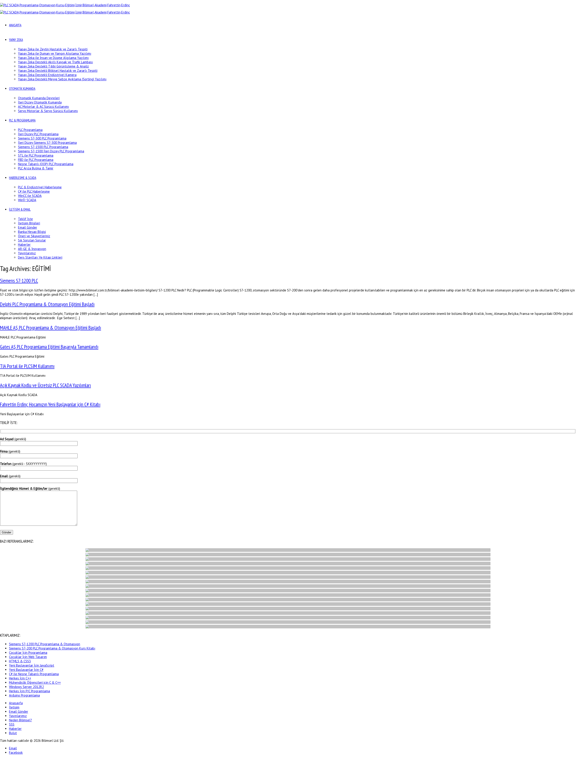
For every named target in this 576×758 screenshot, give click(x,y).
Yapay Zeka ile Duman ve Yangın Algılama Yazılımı (54, 53)
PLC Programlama (30, 130)
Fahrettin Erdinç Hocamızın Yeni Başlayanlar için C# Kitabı (50, 404)
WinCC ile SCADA (30, 196)
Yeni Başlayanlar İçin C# (26, 670)
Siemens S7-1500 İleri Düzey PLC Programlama (51, 151)
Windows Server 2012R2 (26, 687)
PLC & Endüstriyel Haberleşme (40, 187)
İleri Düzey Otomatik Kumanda (40, 102)
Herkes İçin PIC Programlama (29, 691)
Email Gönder (27, 227)
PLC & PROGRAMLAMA (22, 120)
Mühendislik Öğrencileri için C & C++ (35, 682)
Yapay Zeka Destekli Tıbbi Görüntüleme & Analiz (53, 66)
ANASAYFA (15, 25)
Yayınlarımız (27, 253)
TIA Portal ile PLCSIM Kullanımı (27, 366)
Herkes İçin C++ (20, 678)
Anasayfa (16, 703)
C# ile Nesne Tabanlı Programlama (34, 674)
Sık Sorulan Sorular (32, 240)
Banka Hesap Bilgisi (32, 232)
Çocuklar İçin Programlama (28, 652)
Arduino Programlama (24, 695)
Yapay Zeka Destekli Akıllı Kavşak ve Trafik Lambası (55, 62)
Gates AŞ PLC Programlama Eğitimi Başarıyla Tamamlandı (49, 346)
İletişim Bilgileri (29, 223)
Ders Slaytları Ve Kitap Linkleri (40, 257)
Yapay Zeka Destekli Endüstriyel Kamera (47, 75)
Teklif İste (25, 219)
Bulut (13, 733)
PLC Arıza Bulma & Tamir (35, 168)
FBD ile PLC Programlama (35, 160)
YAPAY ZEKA (16, 40)
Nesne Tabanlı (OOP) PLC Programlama (45, 164)
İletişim (14, 707)
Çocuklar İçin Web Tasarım (28, 657)
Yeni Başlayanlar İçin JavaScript (31, 665)
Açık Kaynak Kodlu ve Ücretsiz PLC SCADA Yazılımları (45, 385)
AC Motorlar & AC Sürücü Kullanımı (43, 106)
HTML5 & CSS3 (20, 661)
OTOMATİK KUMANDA (22, 88)
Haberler (24, 244)
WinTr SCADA (27, 200)
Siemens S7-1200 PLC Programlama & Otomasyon (44, 644)
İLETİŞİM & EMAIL (20, 209)
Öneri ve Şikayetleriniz (34, 236)
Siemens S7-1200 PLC (19, 280)
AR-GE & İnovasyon (32, 249)
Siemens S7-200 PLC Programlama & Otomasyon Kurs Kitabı (52, 648)
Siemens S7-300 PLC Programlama (42, 138)
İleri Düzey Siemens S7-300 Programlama (47, 142)
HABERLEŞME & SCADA (22, 178)
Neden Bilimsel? (20, 720)
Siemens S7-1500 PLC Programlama (43, 147)
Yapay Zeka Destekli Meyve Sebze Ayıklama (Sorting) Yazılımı (62, 79)
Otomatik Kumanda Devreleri (39, 98)
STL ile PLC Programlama (35, 155)
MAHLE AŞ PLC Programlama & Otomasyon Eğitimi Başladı (50, 327)
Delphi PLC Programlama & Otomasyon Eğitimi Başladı (47, 304)
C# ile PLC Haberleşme (34, 191)
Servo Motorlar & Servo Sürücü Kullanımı (48, 111)
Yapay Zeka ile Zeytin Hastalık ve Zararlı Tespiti (53, 49)
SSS (11, 724)
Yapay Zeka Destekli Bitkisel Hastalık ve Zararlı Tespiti (57, 70)
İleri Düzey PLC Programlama (38, 134)
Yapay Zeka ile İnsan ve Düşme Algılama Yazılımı (53, 58)
